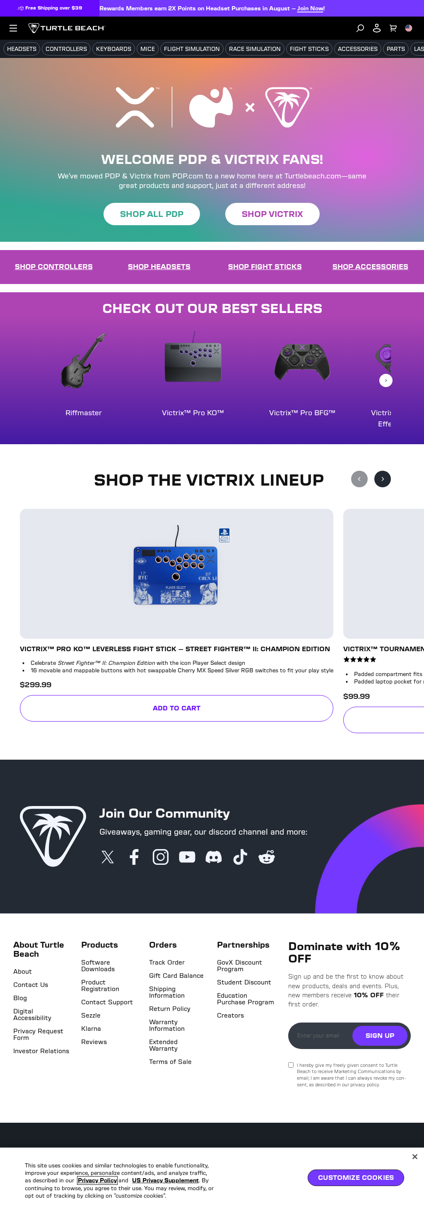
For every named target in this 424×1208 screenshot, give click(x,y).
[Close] (415, 1157)
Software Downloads (98, 965)
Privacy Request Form (38, 1034)
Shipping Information (167, 992)
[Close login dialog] (288, 796)
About (22, 971)
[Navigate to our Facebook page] (134, 858)
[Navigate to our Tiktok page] (240, 858)
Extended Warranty (163, 1045)
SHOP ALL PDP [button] (151, 214)
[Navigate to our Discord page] (213, 858)
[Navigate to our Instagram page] (160, 858)
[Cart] (393, 28)
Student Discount (244, 982)
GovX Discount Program (239, 965)
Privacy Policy (97, 1180)
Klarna (91, 1028)
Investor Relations (41, 1051)
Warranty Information (167, 1025)
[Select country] (409, 28)
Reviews (94, 1042)
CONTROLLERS (66, 49)
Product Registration (100, 985)
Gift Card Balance (176, 975)
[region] (212, 1178)
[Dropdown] (13, 28)
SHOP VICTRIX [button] (272, 214)
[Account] (377, 28)
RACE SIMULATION (255, 49)
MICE (147, 49)
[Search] (360, 28)
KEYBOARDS (113, 49)
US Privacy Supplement (165, 1180)
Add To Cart (243, 709)
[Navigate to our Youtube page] (187, 858)
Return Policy (169, 1009)
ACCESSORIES (358, 49)
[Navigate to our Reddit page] (266, 858)
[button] (166, 621)
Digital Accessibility (32, 1014)
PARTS (396, 49)
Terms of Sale (170, 1062)
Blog (20, 998)
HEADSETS (21, 49)
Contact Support (107, 1002)
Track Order (167, 962)
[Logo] (67, 28)
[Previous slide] (359, 479)
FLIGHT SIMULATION (192, 49)
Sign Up (380, 1036)
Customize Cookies (356, 1178)
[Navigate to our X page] (107, 858)
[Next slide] (386, 380)
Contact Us (30, 985)
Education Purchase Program (245, 999)
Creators (230, 1015)
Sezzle (91, 1015)
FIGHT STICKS (309, 49)
